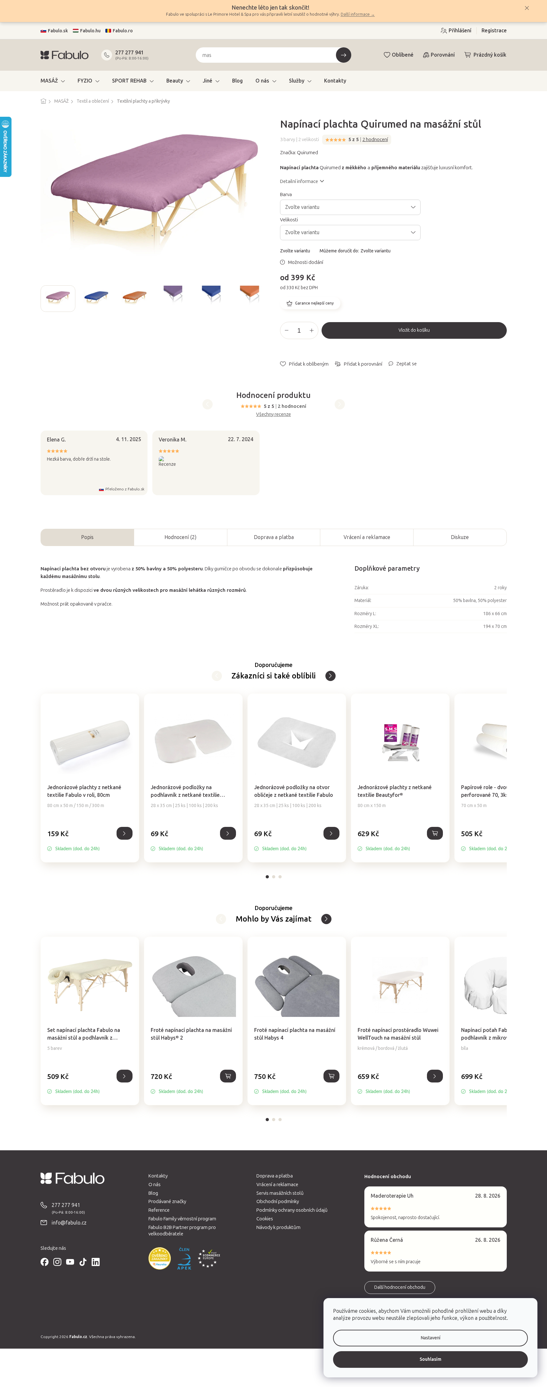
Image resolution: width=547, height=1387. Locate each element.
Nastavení (430, 1338)
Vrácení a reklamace (367, 537)
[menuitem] (52, 81)
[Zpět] (330, 676)
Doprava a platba (274, 537)
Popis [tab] (87, 537)
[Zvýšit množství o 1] (311, 330)
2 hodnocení (375, 139)
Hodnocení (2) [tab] (180, 537)
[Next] (340, 404)
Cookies (264, 1219)
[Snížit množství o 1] (286, 330)
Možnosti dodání (305, 262)
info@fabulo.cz (69, 1223)
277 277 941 (129, 53)
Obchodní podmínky (277, 1201)
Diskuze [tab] (460, 537)
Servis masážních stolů (280, 1193)
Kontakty (158, 1176)
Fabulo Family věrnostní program (182, 1219)
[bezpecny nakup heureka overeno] (159, 1258)
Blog (153, 1193)
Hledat (343, 55)
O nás (154, 1184)
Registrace (494, 31)
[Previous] (207, 404)
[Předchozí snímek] (46, 298)
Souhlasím (430, 1359)
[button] (90, 840)
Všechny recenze (273, 414)
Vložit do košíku (414, 330)
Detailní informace (299, 181)
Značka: (299, 152)
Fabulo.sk (58, 31)
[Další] (217, 676)
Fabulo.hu (90, 31)
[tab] (267, 876)
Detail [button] (125, 833)
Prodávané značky (167, 1201)
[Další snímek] (262, 298)
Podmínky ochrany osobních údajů (292, 1210)
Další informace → (358, 14)
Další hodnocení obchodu (399, 1287)
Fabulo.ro (123, 31)
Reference (159, 1210)
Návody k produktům (278, 1227)
